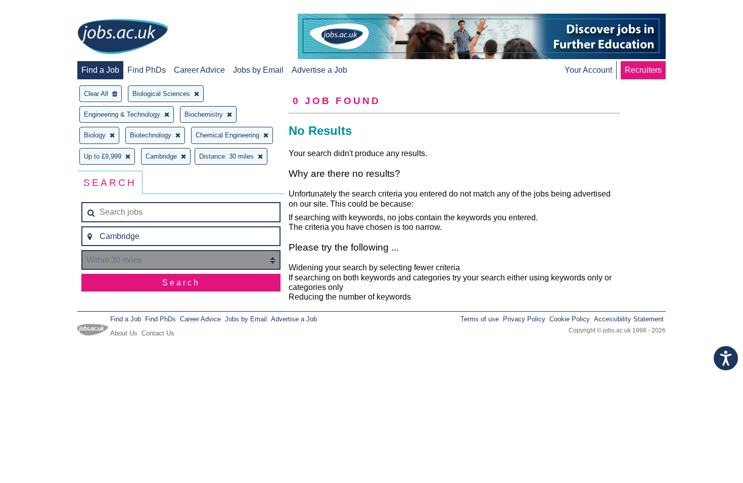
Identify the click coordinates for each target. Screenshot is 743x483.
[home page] (122, 37)
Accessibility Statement (629, 319)
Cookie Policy (569, 319)
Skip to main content (40, 9)
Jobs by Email (258, 70)
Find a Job (100, 70)
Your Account (588, 70)
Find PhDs (146, 70)
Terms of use (479, 319)
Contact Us (158, 333)
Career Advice (199, 70)
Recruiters (643, 70)
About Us (123, 333)
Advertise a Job (319, 70)
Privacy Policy (524, 319)
